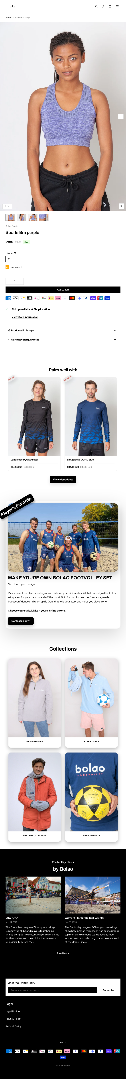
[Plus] (21, 281)
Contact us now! (20, 621)
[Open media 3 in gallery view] (32, 217)
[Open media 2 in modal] (63, 116)
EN (61, 1042)
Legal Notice (13, 1011)
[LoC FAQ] (33, 895)
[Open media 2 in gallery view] (21, 217)
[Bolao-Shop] (12, 6)
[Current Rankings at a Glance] (92, 895)
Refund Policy (13, 1026)
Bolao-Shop (64, 1065)
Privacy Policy (13, 1018)
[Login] (103, 6)
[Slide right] (121, 116)
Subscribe (108, 990)
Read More (63, 953)
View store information (25, 316)
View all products (63, 479)
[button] (96, 6)
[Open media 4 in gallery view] (44, 217)
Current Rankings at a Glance (84, 917)
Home (9, 17)
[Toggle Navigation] (117, 6)
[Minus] (8, 281)
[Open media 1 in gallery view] (10, 217)
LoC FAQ (12, 917)
